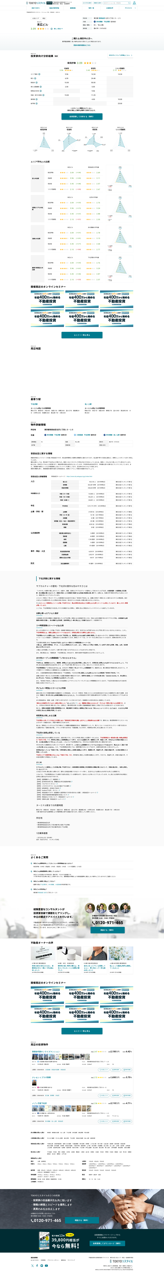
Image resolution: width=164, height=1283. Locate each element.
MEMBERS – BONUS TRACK (50, 788)
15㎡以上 (40, 1174)
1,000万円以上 (93, 1164)
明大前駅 (86, 1132)
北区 (120, 1152)
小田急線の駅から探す (37, 1138)
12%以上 (60, 1164)
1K (92, 1179)
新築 (39, 1170)
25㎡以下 (46, 1176)
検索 (129, 3)
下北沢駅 (107, 22)
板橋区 (129, 1152)
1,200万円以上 (101, 1164)
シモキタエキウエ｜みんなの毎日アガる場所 (55, 786)
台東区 (73, 1152)
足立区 (54, 1154)
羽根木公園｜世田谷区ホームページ (53, 799)
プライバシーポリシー (53, 1260)
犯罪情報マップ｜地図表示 (50, 779)
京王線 (47, 1095)
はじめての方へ (35, 1260)
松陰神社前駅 (56, 1147)
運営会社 (63, 1260)
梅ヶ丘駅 (86, 1138)
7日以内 (102, 1161)
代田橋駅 (100, 1146)
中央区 (55, 1152)
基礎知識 (73, 8)
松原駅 (63, 1147)
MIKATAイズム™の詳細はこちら (119, 55)
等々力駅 (100, 1144)
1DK (95, 1179)
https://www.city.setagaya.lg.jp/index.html (79, 476)
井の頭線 (99, 22)
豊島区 (116, 1152)
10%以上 (55, 1164)
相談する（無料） (107, 930)
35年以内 (40, 1172)
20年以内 (61, 1170)
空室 (99, 1174)
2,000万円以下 (93, 1168)
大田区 (97, 1152)
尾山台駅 (95, 1147)
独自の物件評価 (54, 8)
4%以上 (40, 1164)
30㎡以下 (52, 1176)
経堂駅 (111, 1144)
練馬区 (49, 1154)
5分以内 (96, 1170)
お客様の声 (109, 8)
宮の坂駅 (94, 1146)
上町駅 (117, 1146)
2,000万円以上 (119, 1164)
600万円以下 (92, 1166)
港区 (59, 1152)
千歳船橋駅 (75, 1144)
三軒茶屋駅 (114, 1147)
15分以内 (113, 1170)
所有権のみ (41, 1182)
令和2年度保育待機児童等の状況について (54, 795)
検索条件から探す (36, 1158)
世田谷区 (52, 12)
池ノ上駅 (116, 435)
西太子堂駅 (50, 1146)
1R (89, 1179)
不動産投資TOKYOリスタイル (33, 12)
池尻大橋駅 (127, 1147)
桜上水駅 (106, 1146)
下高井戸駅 (77, 1146)
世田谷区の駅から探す (37, 1144)
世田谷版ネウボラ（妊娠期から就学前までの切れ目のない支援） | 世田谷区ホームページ (69, 792)
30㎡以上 (58, 1174)
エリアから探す (87, 3)
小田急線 (80, 435)
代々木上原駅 (59, 1138)
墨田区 (78, 1152)
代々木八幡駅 (50, 1138)
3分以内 (91, 1170)
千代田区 (49, 1152)
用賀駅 (87, 1144)
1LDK (98, 1179)
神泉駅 (49, 1132)
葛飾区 (58, 1154)
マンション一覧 (45, 12)
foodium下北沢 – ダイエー (50, 790)
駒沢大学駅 (75, 1147)
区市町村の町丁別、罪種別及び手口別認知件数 (56, 781)
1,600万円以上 (110, 1164)
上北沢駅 (49, 1147)
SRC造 (39, 1179)
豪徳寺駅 (92, 1138)
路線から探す (97, 3)
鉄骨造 (48, 1179)
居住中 (95, 1174)
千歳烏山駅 (50, 1144)
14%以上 (66, 1164)
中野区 (107, 1152)
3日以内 (96, 1161)
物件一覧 (91, 8)
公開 (39, 1161)
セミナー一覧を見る (82, 335)
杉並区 (111, 1152)
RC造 (43, 1179)
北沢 (45, 892)
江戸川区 (64, 1154)
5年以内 (43, 1170)
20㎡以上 (46, 1174)
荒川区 (125, 1152)
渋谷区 (57, 1095)
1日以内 (91, 1161)
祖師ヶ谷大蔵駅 (67, 1144)
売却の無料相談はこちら (82, 45)
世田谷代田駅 (55, 1069)
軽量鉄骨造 (54, 1179)
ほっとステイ (71, 703)
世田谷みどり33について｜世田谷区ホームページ (57, 797)
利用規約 (43, 1260)
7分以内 (102, 1170)
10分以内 (107, 1170)
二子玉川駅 (93, 1144)
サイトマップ (71, 1260)
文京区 (68, 1152)
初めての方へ (36, 8)
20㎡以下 (40, 1176)
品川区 (87, 1152)
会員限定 (43, 1161)
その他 (59, 1179)
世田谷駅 (122, 1144)
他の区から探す (35, 1152)
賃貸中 (90, 1174)
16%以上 (72, 1164)
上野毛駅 (127, 1146)
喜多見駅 (116, 1144)
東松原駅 (80, 1132)
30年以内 (73, 1170)
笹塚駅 (52, 1095)
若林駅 (62, 1146)
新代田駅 (74, 1132)
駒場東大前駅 (55, 1132)
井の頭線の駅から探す (37, 1132)
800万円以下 (100, 1166)
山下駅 (88, 1146)
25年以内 (67, 1170)
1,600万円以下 (126, 1166)
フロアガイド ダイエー (49, 784)
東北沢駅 (66, 1138)
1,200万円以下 (117, 1166)
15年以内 (55, 1170)
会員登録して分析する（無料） (82, 117)
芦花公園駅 (89, 1147)
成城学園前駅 (58, 1144)
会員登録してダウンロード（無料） (107, 1243)
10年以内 (48, 1170)
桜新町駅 (68, 1147)
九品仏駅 (106, 1144)
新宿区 (63, 1152)
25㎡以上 (52, 1174)
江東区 (82, 1152)
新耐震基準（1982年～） (50, 1172)
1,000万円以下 (108, 1166)
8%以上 (50, 1164)
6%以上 (45, 1164)
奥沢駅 (122, 1146)
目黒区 (92, 1152)
